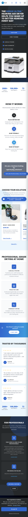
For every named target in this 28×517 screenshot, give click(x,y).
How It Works (14, 37)
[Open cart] (16, 2)
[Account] (12, 2)
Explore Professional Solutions (16, 173)
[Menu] (24, 3)
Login (14, 488)
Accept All (14, 509)
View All (14, 244)
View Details (7, 238)
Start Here (14, 332)
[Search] (20, 2)
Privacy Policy (17, 505)
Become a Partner (14, 484)
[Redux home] (4, 3)
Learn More (14, 457)
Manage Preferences (14, 513)
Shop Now (14, 32)
